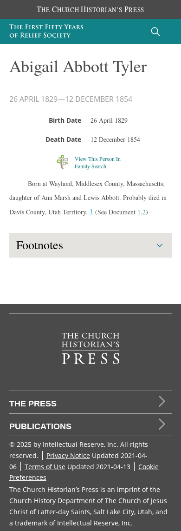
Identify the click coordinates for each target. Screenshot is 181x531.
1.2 (141, 211)
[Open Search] (155, 31)
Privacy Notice (68, 455)
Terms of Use (45, 466)
